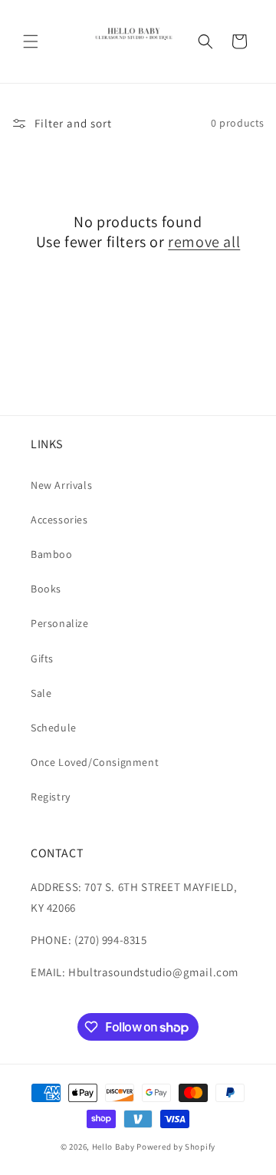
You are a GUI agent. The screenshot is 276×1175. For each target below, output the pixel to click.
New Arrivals (61, 485)
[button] (31, 41)
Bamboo (52, 554)
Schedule (54, 727)
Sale (41, 693)
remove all (204, 242)
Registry (51, 797)
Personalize (60, 623)
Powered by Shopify (175, 1146)
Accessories (59, 519)
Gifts (42, 658)
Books (46, 589)
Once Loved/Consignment (95, 762)
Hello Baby (113, 1146)
